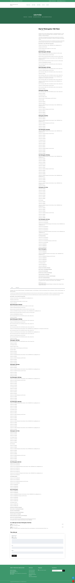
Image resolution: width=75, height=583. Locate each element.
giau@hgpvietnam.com (15, 571)
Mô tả (12, 287)
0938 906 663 (14, 570)
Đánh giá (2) (17, 287)
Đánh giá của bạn (14, 535)
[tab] (12, 287)
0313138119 (13, 572)
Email (13, 550)
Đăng (14, 555)
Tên (12, 545)
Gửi (63, 570)
